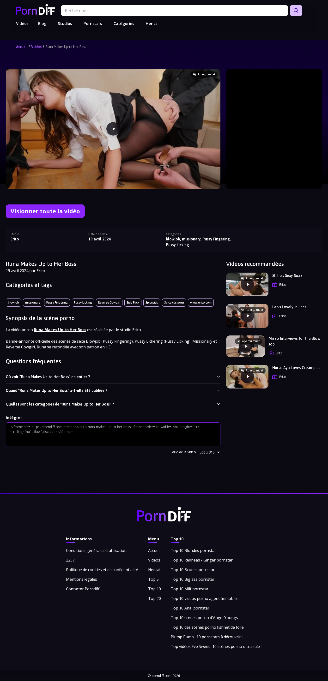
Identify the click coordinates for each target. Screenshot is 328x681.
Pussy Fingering (57, 302)
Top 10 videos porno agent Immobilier (205, 598)
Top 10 (154, 588)
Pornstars (93, 23)
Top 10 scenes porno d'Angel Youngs (204, 617)
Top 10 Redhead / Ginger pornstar (202, 560)
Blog (42, 23)
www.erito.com (201, 302)
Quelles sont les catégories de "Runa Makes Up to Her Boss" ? (60, 404)
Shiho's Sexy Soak (287, 275)
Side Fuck (133, 302)
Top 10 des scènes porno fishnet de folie (207, 627)
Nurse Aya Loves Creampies (296, 367)
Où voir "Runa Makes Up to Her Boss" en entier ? (48, 377)
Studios (65, 23)
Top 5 (153, 579)
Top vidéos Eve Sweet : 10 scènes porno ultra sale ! (216, 646)
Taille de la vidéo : (184, 452)
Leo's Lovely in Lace (289, 307)
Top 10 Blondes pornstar (193, 550)
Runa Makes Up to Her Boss (65, 47)
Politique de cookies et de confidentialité (102, 569)
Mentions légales (81, 579)
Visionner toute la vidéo (45, 211)
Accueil (21, 47)
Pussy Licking (83, 302)
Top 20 (154, 598)
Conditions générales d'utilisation (96, 550)
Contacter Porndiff (82, 588)
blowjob (13, 302)
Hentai (152, 23)
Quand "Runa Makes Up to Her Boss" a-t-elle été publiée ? (56, 390)
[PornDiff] (35, 9)
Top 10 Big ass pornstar (192, 579)
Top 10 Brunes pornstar (193, 569)
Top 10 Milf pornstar (189, 588)
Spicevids (152, 302)
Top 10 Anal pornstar (190, 608)
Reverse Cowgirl (109, 302)
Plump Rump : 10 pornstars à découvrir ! (207, 636)
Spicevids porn (174, 302)
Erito (15, 239)
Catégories (124, 23)
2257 (70, 560)
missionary (32, 302)
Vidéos (22, 23)
